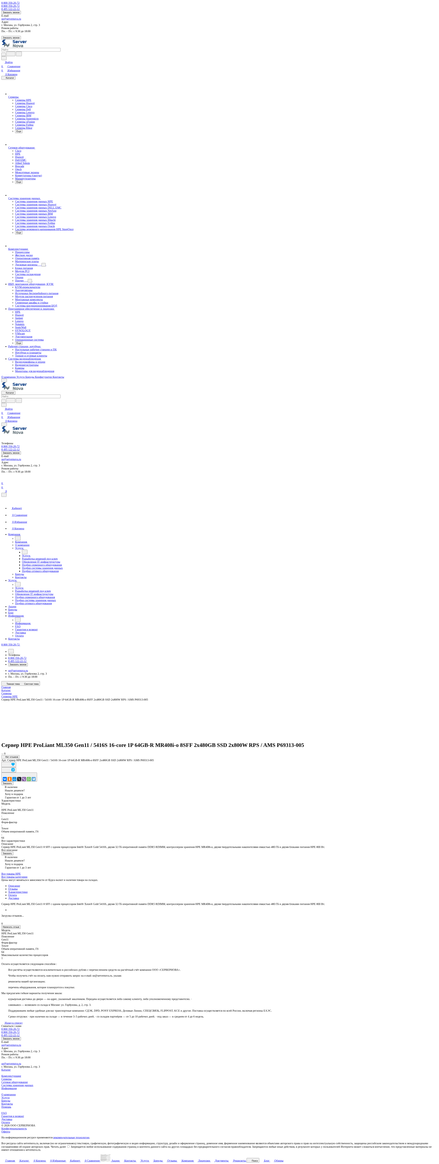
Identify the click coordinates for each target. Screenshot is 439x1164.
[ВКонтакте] (5, 779)
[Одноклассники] (10, 779)
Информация (9, 1088)
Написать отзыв (11, 927)
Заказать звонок (11, 12)
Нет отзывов (11, 757)
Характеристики (18, 892)
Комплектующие (11, 1076)
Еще (18, 131)
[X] (19, 779)
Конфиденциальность (14, 1128)
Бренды (5, 1100)
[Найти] (19, 54)
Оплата (12, 895)
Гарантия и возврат (12, 1116)
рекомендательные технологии (71, 1137)
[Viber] (24, 779)
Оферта (5, 1131)
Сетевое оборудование (14, 1082)
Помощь (6, 1106)
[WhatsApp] (29, 779)
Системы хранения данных (17, 1085)
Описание (14, 885)
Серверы (6, 1079)
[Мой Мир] (14, 779)
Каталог (6, 1069)
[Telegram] (34, 779)
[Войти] (2, 479)
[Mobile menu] (4, 424)
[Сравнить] (8, 770)
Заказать (7, 783)
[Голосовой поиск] (10, 54)
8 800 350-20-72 (10, 2)
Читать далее (58, 1146)
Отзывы (13, 888)
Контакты (7, 1103)
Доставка (13, 898)
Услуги (5, 1097)
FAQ (4, 1113)
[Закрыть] (4, 495)
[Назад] (18, 538)
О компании (8, 1094)
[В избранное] (8, 764)
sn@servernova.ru (11, 18)
